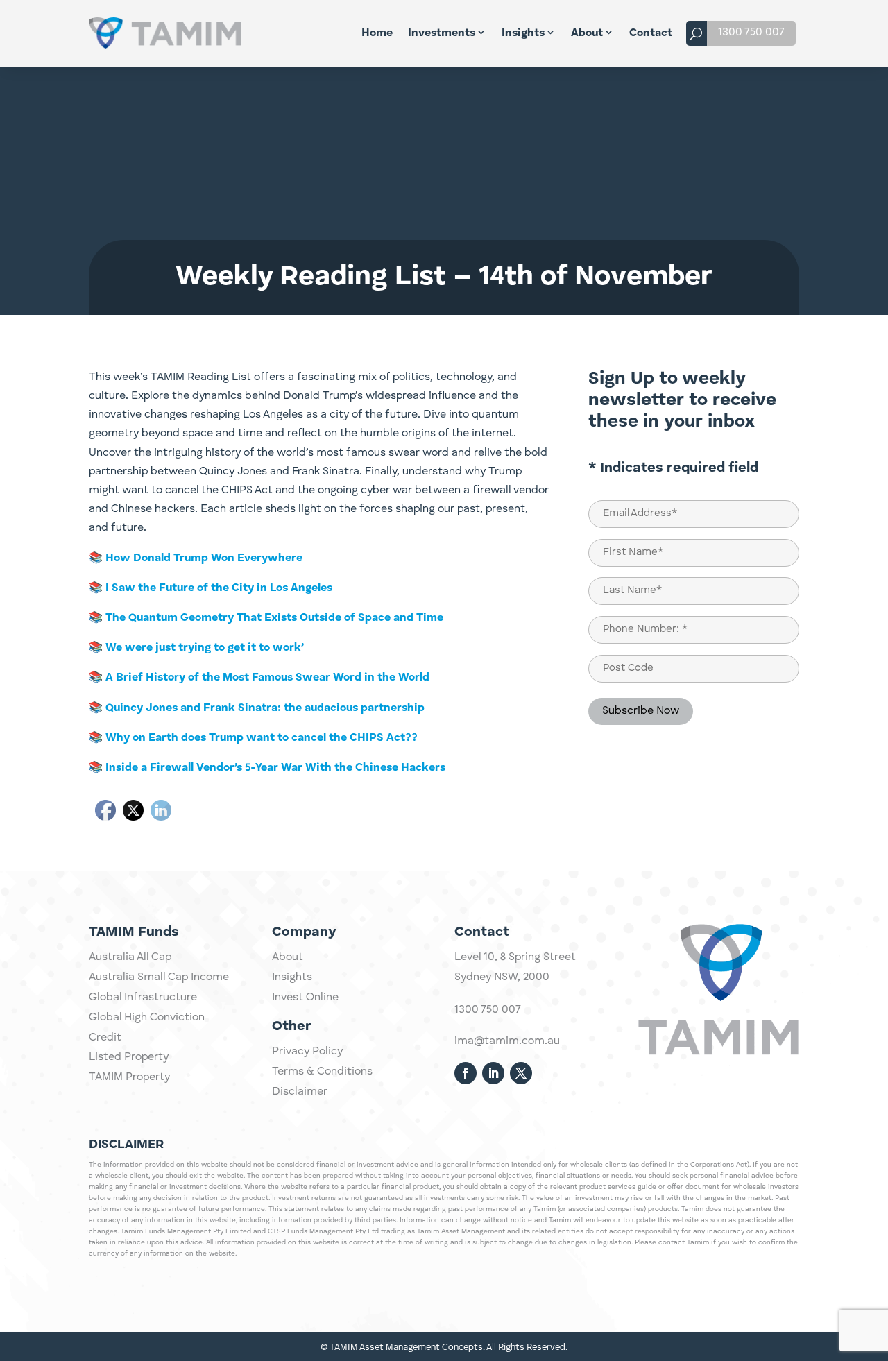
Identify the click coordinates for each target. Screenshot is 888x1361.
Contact (650, 33)
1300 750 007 (751, 32)
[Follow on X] (521, 1073)
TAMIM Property (129, 1077)
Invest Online (305, 997)
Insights (523, 33)
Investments (441, 33)
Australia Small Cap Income (159, 977)
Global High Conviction (147, 1017)
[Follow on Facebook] (465, 1073)
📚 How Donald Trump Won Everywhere (195, 558)
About (587, 33)
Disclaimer (299, 1091)
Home (377, 33)
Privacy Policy (307, 1051)
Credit (105, 1037)
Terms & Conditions (322, 1071)
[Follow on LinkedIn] (493, 1073)
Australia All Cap (130, 957)
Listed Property (129, 1057)
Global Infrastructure (143, 997)
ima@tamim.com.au (507, 1041)
